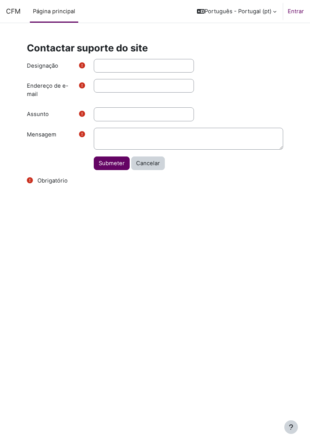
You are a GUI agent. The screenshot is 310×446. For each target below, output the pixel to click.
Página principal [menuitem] (54, 11)
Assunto (38, 114)
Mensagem (41, 134)
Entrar (296, 11)
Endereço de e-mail (47, 90)
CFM (13, 11)
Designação (42, 65)
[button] (236, 11)
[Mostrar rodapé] (291, 427)
